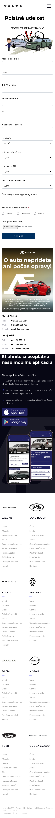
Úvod (4, 526)
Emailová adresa (10, 98)
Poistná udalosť (8, 552)
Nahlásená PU (9, 166)
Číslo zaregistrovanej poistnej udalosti (20, 194)
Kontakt (5, 566)
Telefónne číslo (9, 85)
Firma (5, 72)
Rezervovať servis (10, 548)
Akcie (4, 539)
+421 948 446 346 (19, 344)
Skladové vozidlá (9, 535)
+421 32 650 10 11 (19, 320)
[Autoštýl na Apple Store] (27, 412)
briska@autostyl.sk (20, 348)
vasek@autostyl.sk (20, 329)
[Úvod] (9, 507)
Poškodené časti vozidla (13, 180)
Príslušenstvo (8, 557)
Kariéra (5, 808)
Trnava (41, 214)
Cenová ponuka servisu (12, 544)
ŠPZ (4, 111)
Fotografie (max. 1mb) (12, 221)
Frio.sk (24, 813)
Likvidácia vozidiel (30, 808)
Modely (5, 531)
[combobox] (27, 143)
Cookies (19, 808)
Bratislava (25, 214)
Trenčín (9, 214)
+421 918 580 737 (19, 325)
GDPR (11, 808)
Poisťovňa (6, 138)
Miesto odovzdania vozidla (14, 208)
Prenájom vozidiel (10, 561)
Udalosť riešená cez (11, 152)
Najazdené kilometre (12, 125)
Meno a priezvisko (10, 59)
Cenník (5, 609)
